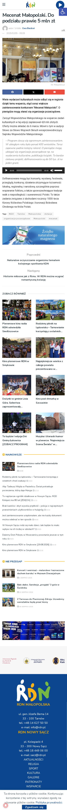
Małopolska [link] (35, 214)
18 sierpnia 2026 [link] (26, 607)
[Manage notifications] (5, 805)
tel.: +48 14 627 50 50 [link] (33, 723)
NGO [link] (11, 214)
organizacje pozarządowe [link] (17, 218)
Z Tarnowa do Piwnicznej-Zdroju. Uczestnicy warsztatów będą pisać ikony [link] (40, 601)
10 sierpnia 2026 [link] (26, 592)
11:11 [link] (35, 500)
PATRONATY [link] (33, 782)
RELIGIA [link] (33, 764)
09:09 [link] (48, 510)
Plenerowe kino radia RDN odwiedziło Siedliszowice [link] (14, 327)
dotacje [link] (48, 214)
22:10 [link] (54, 545)
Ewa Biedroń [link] (28, 28)
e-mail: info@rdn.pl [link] (33, 727)
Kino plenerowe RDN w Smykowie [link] (15, 363)
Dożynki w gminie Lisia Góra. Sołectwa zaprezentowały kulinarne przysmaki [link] (15, 403)
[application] (33, 170)
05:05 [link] (39, 529)
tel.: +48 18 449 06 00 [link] (33, 750)
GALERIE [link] (33, 777)
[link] (63, 12)
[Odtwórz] (6, 170)
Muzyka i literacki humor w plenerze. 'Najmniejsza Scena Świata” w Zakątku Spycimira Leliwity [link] (50, 440)
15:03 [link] (30, 481)
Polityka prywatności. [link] (49, 802)
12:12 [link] (36, 491)
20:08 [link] (21, 471)
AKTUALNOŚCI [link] (33, 759)
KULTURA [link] (33, 773)
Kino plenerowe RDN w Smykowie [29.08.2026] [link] (25, 544)
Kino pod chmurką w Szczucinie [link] (47, 400)
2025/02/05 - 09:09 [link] (15, 33)
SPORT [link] (33, 768)
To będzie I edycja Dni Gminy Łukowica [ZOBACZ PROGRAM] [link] (15, 440)
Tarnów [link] (21, 214)
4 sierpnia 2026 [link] (25, 578)
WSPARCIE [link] (33, 786)
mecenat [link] (53, 218)
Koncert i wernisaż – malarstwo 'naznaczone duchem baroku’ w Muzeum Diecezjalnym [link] (40, 572)
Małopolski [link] (39, 218)
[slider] (58, 170)
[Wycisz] (51, 170)
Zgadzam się (34, 807)
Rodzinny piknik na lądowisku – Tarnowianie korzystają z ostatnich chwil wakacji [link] (50, 328)
